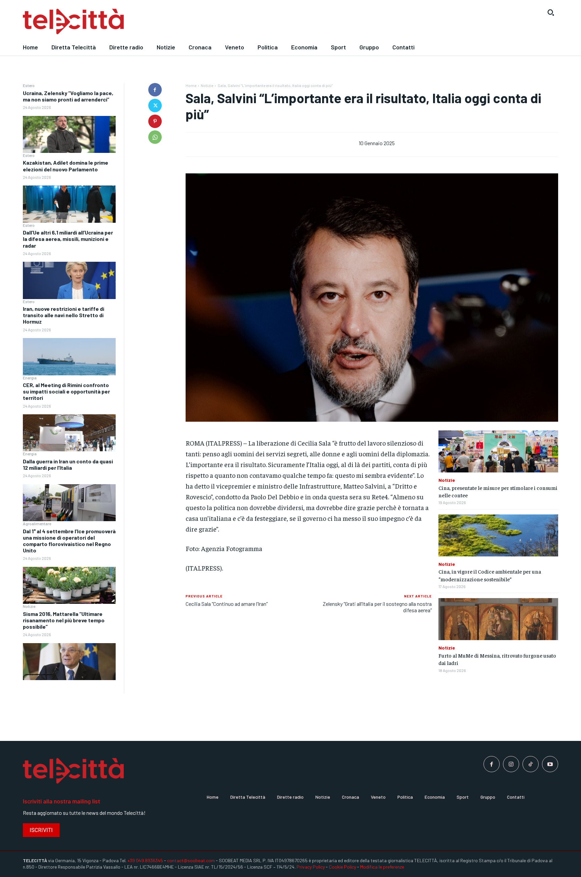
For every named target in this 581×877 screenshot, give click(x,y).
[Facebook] (155, 89)
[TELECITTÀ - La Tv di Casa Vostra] (221, 21)
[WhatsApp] (155, 137)
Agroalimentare (37, 523)
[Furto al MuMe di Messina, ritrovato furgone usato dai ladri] (498, 619)
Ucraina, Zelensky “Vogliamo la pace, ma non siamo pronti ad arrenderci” (68, 96)
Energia (30, 377)
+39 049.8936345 (145, 860)
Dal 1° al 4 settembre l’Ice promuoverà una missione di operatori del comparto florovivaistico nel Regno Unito (69, 541)
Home (191, 85)
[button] (550, 12)
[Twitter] (155, 105)
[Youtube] (550, 764)
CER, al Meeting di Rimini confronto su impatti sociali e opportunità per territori (66, 391)
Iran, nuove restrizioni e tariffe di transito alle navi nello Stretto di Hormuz (63, 315)
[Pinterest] (155, 121)
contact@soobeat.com (191, 860)
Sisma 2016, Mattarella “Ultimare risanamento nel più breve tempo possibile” (64, 620)
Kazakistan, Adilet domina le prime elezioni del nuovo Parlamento (65, 165)
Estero (29, 85)
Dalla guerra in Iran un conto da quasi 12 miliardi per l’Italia (68, 464)
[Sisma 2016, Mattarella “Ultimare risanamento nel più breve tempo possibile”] (69, 661)
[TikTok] (530, 764)
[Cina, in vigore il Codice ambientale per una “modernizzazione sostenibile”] (498, 535)
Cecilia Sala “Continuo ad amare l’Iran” (227, 603)
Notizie (29, 606)
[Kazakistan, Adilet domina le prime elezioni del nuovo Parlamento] (69, 204)
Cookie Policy (342, 867)
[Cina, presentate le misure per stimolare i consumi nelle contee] (498, 451)
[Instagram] (511, 764)
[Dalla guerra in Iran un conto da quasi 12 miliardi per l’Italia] (69, 502)
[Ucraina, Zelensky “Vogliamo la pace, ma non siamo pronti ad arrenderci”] (69, 134)
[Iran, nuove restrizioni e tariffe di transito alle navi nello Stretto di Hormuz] (69, 356)
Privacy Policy (311, 867)
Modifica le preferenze (382, 867)
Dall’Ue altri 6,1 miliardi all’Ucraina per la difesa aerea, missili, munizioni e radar (68, 238)
